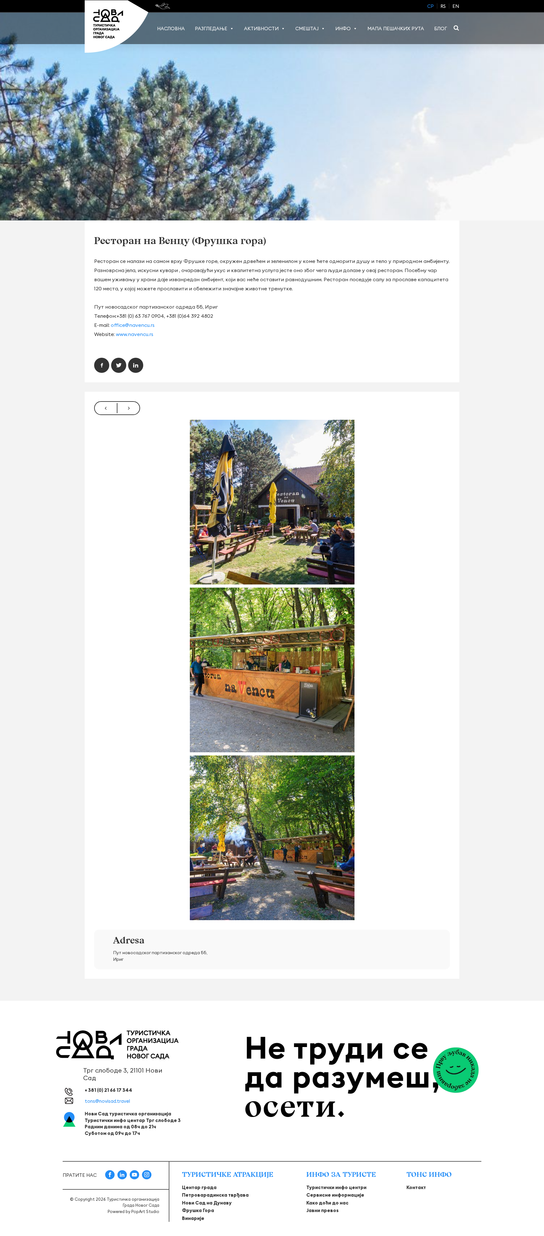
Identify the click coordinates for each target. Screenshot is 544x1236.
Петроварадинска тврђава (215, 1195)
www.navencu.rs (134, 334)
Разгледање (211, 28)
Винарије (193, 1218)
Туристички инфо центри (336, 1187)
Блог (440, 28)
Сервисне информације (335, 1195)
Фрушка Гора (198, 1210)
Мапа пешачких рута (395, 28)
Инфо (343, 28)
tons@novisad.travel (107, 1101)
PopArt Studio (145, 1211)
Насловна (171, 28)
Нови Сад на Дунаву (207, 1203)
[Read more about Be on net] (163, 6)
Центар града (199, 1187)
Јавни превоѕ (322, 1210)
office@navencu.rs (133, 325)
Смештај (307, 28)
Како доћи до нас (327, 1203)
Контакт (416, 1187)
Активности (261, 28)
